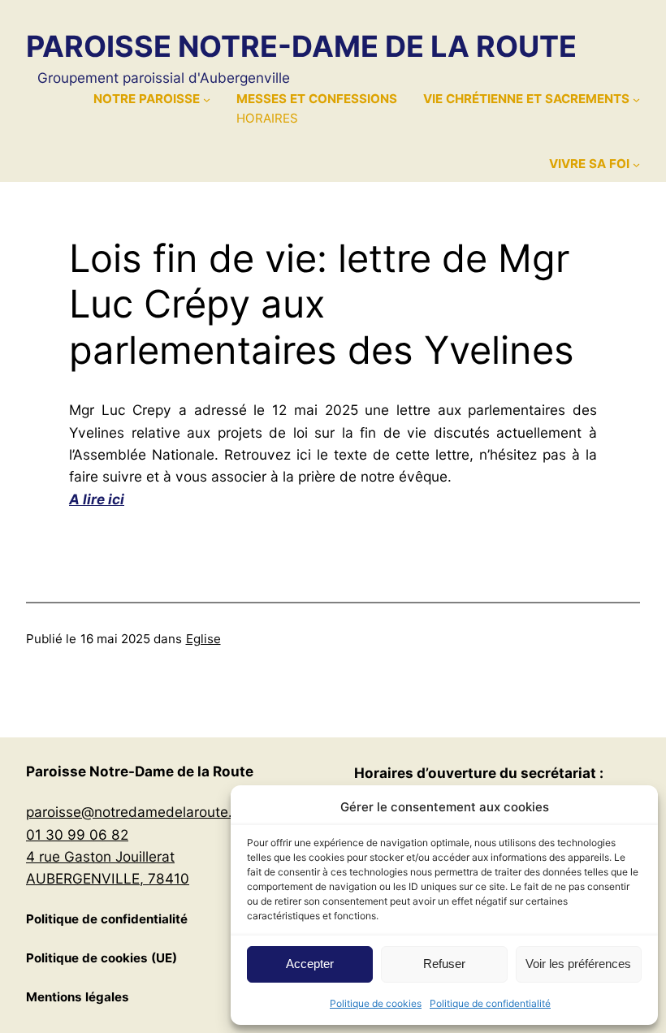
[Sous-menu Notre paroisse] (206, 98)
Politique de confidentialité (490, 1003)
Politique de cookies (376, 1003)
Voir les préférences (578, 963)
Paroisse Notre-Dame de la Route (301, 46)
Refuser (444, 963)
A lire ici (96, 499)
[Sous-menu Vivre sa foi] (636, 164)
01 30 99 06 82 (77, 834)
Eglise (203, 638)
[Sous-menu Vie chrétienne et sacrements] (636, 98)
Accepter (310, 963)
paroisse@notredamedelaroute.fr (134, 811)
